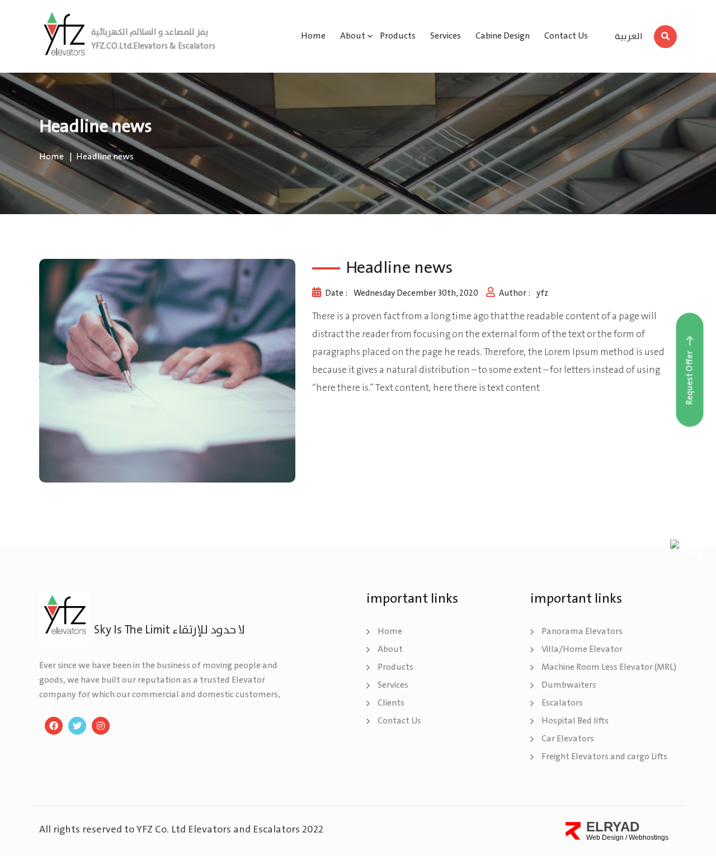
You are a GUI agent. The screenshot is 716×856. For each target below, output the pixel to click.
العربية (629, 37)
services (445, 36)
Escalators (562, 703)
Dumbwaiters (568, 685)
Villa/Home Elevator (582, 649)
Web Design (605, 837)
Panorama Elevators (582, 632)
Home (313, 36)
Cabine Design (502, 36)
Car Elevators (567, 739)
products (398, 36)
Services (393, 685)
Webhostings (648, 837)
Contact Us (566, 36)
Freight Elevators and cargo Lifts (604, 757)
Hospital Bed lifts (575, 721)
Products (395, 667)
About (390, 649)
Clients (391, 703)
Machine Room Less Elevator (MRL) (608, 667)
